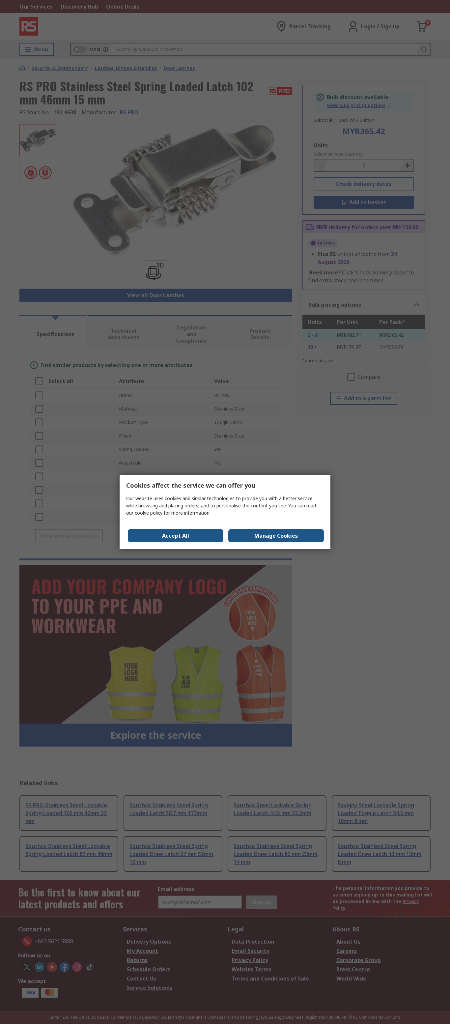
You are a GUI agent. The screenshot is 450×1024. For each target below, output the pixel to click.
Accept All (175, 535)
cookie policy (148, 513)
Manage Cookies (276, 535)
